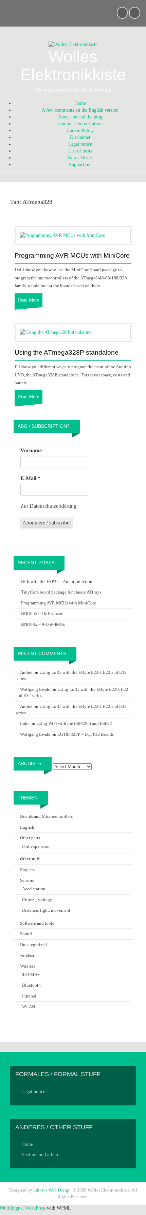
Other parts (30, 837)
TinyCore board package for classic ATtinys (61, 592)
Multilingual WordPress (22, 1208)
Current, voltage (37, 899)
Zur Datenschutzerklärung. (49, 506)
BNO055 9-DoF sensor (41, 613)
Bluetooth (31, 985)
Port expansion (36, 846)
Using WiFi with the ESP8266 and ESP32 (74, 723)
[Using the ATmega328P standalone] (55, 332)
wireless (27, 955)
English (27, 827)
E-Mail (30, 478)
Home (80, 103)
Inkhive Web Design (52, 1190)
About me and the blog (80, 116)
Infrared (29, 996)
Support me (80, 164)
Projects (27, 869)
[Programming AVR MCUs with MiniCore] (62, 235)
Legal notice (80, 144)
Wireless (27, 966)
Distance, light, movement (46, 910)
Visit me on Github (39, 1154)
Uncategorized (33, 944)
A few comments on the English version (80, 110)
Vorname (31, 450)
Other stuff (29, 858)
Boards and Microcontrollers (46, 816)
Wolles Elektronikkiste (73, 66)
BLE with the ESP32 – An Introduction (56, 581)
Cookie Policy (80, 130)
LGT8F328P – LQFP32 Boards (85, 734)
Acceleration (33, 888)
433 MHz (30, 974)
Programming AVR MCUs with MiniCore (72, 255)
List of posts (80, 150)
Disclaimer (80, 137)
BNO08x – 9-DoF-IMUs (43, 624)
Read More (28, 300)
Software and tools (37, 923)
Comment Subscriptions (80, 123)
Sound (26, 933)
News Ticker (80, 157)
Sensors (27, 880)
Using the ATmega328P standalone (66, 352)
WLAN (28, 1006)
